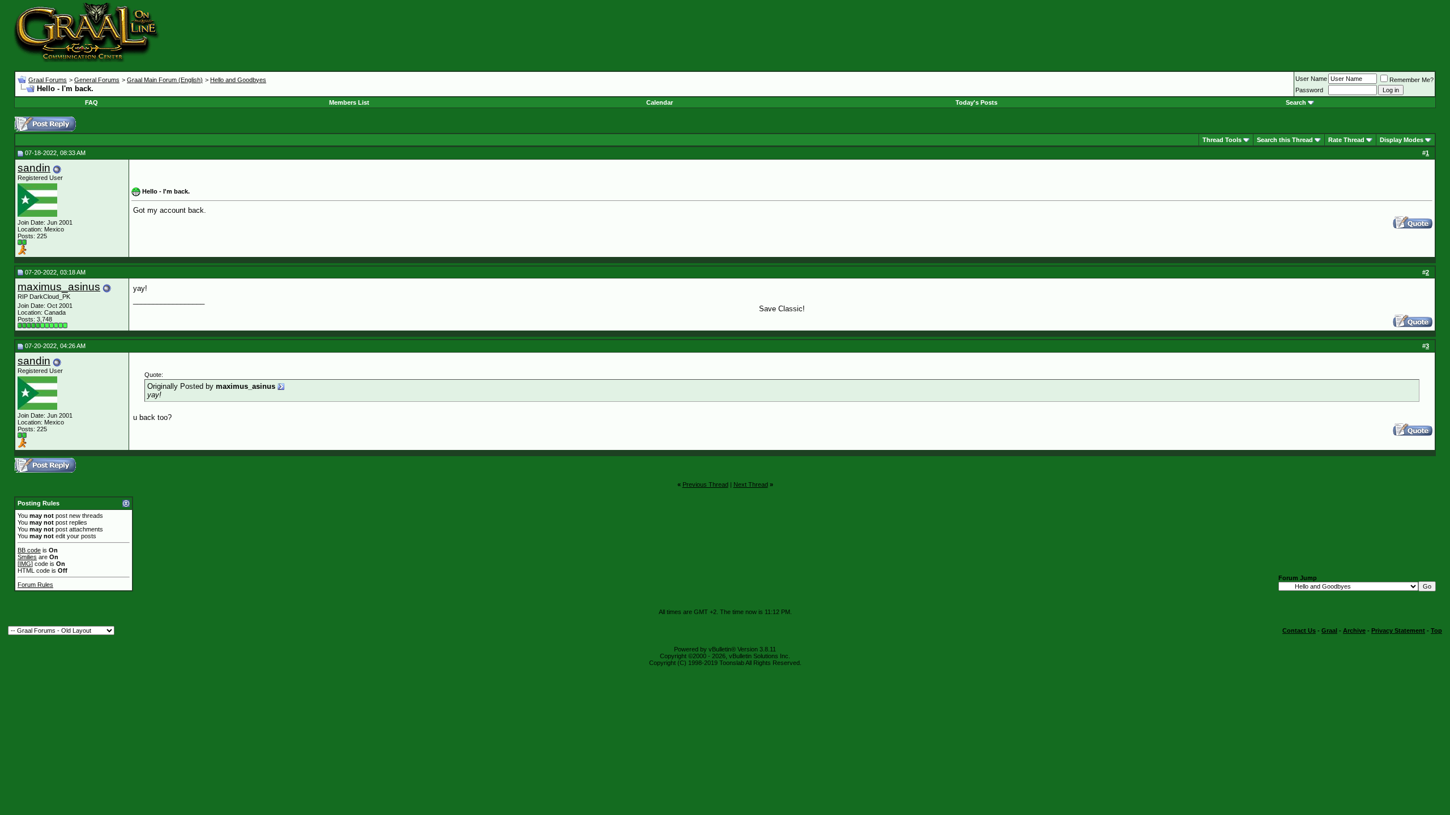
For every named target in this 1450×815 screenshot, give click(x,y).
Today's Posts (976, 102)
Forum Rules (35, 584)
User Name (1311, 78)
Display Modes (1401, 139)
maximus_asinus (59, 287)
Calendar (659, 102)
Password (1309, 90)
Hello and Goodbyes (238, 79)
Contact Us (1299, 630)
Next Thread (750, 484)
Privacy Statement (1398, 630)
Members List (349, 102)
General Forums (97, 79)
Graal (1329, 630)
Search (1296, 102)
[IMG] (25, 563)
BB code (29, 550)
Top (1436, 630)
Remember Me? (1411, 79)
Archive (1354, 630)
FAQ (91, 102)
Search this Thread (1285, 139)
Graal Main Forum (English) (165, 79)
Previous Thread (705, 484)
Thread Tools (1222, 139)
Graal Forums (47, 79)
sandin (34, 168)
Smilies (27, 557)
